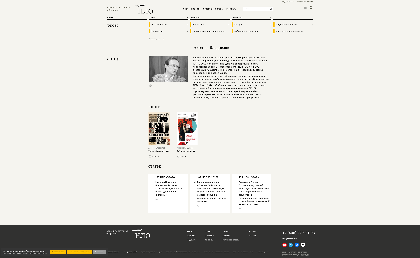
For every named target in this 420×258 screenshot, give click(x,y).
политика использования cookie (216, 252)
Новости (252, 236)
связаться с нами (305, 2)
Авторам (226, 236)
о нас (186, 8)
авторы (219, 8)
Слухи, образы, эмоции (158, 151)
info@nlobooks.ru (289, 239)
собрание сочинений (246, 31)
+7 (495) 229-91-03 (298, 233)
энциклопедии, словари (289, 31)
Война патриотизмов (186, 151)
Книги (189, 232)
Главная (152, 39)
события (208, 8)
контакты (231, 8)
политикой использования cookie (34, 253)
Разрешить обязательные (79, 252)
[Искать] (271, 8)
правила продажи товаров (151, 252)
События (252, 232)
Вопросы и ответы (230, 240)
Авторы (161, 39)
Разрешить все (58, 252)
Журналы (191, 236)
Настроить (99, 252)
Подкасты (191, 240)
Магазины (209, 236)
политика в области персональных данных (183, 252)
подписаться (288, 2)
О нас (207, 232)
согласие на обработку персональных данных (251, 252)
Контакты (209, 240)
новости (195, 8)
